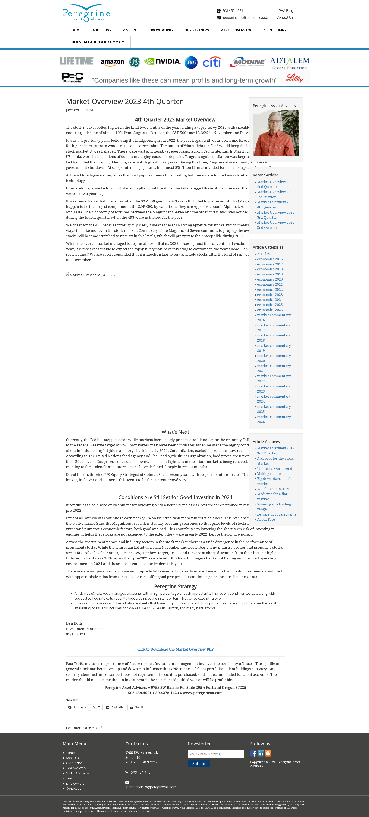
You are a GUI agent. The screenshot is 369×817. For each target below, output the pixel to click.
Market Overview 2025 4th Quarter (275, 205)
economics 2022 (270, 289)
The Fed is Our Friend (274, 468)
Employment (75, 783)
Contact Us (284, 17)
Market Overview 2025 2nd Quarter (275, 225)
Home (76, 30)
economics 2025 (270, 304)
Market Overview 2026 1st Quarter (275, 194)
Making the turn (270, 473)
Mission (129, 30)
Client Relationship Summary (98, 42)
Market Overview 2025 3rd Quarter (275, 215)
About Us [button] (101, 30)
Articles (263, 254)
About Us (72, 758)
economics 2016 (270, 259)
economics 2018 (270, 269)
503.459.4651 (232, 11)
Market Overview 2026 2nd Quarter (275, 184)
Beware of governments (276, 514)
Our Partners (197, 30)
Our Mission (74, 763)
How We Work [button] (159, 30)
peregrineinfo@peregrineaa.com (247, 17)
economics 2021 (270, 284)
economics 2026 (270, 309)
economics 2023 (270, 294)
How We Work (76, 768)
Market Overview (235, 30)
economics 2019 (270, 274)
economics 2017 (270, 264)
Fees (69, 778)
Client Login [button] (273, 30)
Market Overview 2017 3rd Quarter (275, 451)
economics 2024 (270, 299)
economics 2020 (270, 279)
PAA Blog (286, 11)
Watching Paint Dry (273, 488)
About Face (266, 519)
